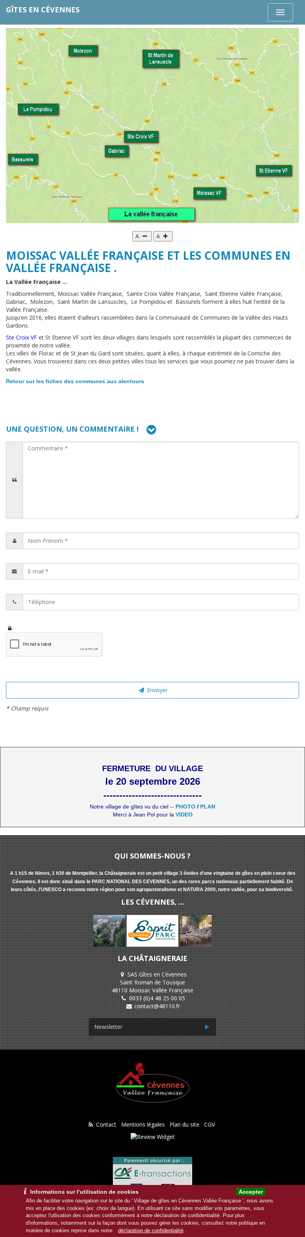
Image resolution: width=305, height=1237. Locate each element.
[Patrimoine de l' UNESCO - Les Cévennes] (196, 930)
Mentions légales (143, 1124)
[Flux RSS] (91, 1124)
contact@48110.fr (157, 1006)
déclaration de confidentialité (150, 1230)
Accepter (251, 1192)
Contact (106, 1124)
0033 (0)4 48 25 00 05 (157, 998)
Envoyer (156, 690)
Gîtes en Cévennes (42, 9)
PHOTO (185, 806)
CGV (209, 1124)
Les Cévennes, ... (152, 902)
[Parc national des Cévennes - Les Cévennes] (110, 930)
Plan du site (184, 1124)
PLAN (207, 806)
